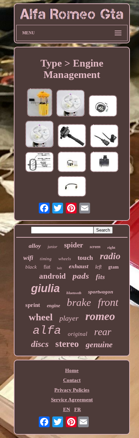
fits (100, 276)
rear (102, 331)
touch (85, 257)
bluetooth (73, 293)
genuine (99, 344)
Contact (72, 380)
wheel (41, 317)
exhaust (78, 266)
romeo (100, 316)
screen (95, 246)
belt (59, 268)
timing (46, 258)
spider (73, 245)
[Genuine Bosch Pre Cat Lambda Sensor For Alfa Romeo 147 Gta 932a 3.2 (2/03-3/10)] (71, 187)
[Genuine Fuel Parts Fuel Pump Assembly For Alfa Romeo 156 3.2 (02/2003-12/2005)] (70, 103)
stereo (67, 344)
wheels (64, 258)
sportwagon (100, 291)
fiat (47, 267)
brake (79, 302)
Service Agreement (72, 399)
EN (66, 409)
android (52, 276)
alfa (47, 330)
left (98, 267)
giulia (45, 288)
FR (77, 409)
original (77, 334)
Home (72, 370)
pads (81, 275)
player (69, 318)
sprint (32, 305)
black (31, 267)
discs (40, 344)
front (108, 302)
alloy (35, 245)
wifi (28, 257)
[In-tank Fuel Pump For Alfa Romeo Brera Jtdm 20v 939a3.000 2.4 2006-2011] (40, 103)
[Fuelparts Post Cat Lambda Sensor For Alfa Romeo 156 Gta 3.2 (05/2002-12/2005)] (39, 163)
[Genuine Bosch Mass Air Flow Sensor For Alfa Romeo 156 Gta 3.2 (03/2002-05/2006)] (104, 162)
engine (53, 305)
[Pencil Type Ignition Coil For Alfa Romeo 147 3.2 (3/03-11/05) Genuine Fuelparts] (71, 136)
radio (110, 256)
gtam (113, 267)
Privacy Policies (71, 390)
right (111, 247)
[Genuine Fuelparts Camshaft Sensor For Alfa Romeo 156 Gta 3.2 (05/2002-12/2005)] (104, 136)
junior (52, 246)
